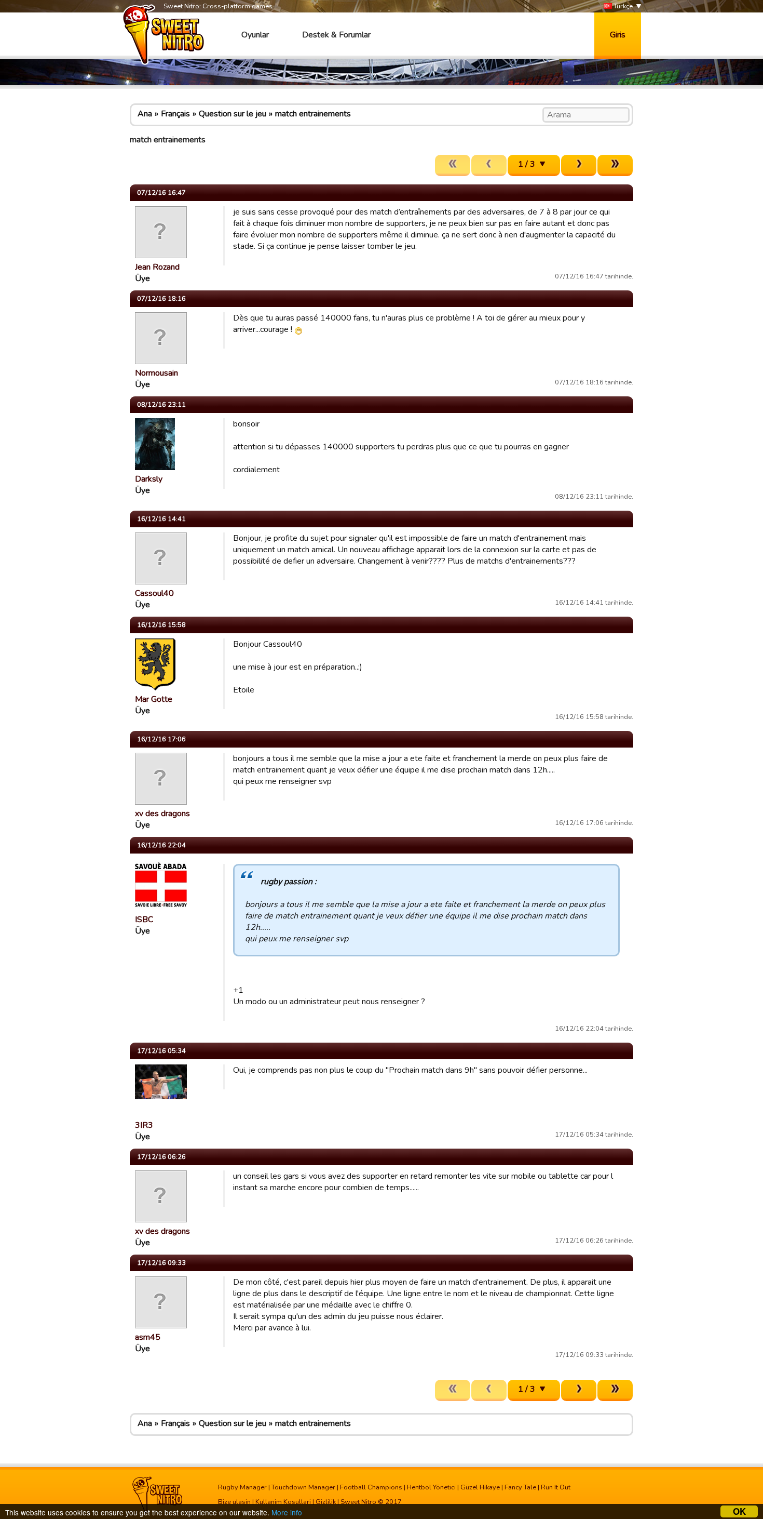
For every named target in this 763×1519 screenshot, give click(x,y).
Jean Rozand (157, 267)
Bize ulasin (234, 1502)
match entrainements (313, 113)
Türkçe (622, 6)
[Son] (615, 165)
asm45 (147, 1337)
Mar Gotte (153, 699)
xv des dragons (162, 813)
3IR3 (144, 1125)
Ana (145, 113)
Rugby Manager (242, 1487)
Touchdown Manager (303, 1487)
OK (739, 1511)
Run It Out (555, 1487)
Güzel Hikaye (480, 1487)
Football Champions (371, 1487)
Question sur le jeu (232, 113)
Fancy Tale (520, 1487)
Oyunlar (255, 35)
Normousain (156, 373)
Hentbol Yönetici (431, 1487)
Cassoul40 (154, 593)
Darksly (148, 479)
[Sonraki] (578, 165)
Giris (617, 35)
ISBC (144, 919)
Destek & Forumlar (336, 35)
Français (175, 113)
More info (286, 1512)
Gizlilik (326, 1502)
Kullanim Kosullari (283, 1502)
